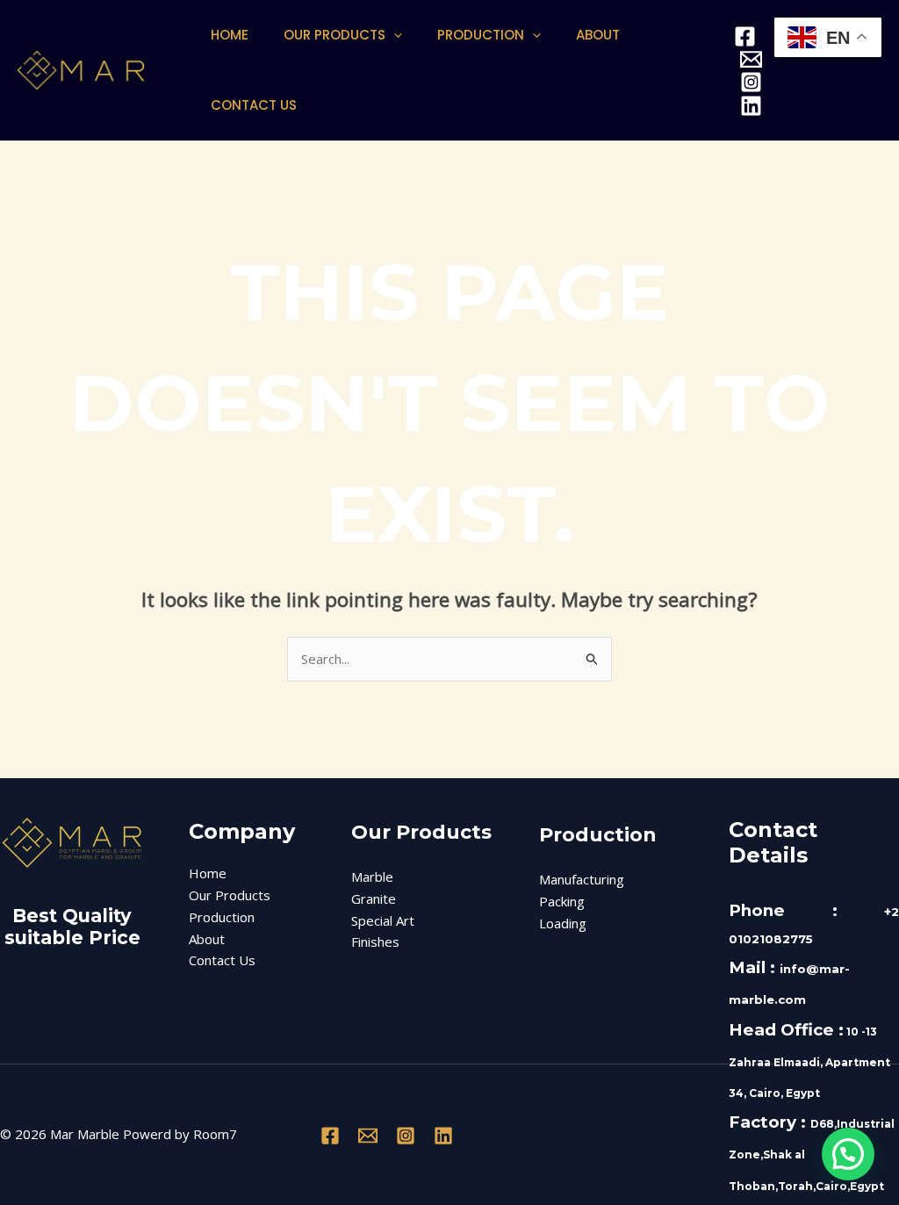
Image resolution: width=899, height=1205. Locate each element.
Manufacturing (581, 879)
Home (229, 34)
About (598, 34)
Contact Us (254, 105)
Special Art (382, 920)
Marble (372, 876)
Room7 (215, 1134)
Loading (562, 923)
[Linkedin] (751, 106)
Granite (373, 898)
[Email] (751, 59)
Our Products (334, 34)
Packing (562, 901)
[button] (393, 35)
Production (480, 34)
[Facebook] (745, 36)
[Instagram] (751, 82)
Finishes (375, 941)
